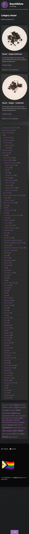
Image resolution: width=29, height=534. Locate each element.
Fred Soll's (6, 252)
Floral (18, 410)
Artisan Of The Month (7, 132)
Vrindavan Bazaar (8, 395)
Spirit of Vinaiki (7, 373)
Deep (24, 407)
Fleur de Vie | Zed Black (9, 250)
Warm (23, 434)
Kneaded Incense (8, 145)
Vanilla (18, 433)
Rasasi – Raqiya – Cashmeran (13, 103)
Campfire (23, 405)
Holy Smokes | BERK (9, 272)
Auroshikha (7, 222)
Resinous (10, 425)
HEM (5, 267)
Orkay (5, 315)
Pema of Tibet (7, 328)
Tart (14, 433)
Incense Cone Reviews (8, 157)
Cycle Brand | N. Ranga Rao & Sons (12, 240)
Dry (3, 410)
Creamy (16, 407)
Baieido (6, 232)
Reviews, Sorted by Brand (9, 202)
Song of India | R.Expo (9, 368)
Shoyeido (6, 363)
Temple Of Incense (8, 378)
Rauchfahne (16, 3)
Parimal (6, 323)
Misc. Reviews (6, 192)
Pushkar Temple (8, 342)
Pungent (4, 425)
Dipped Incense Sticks (10, 165)
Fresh (13, 413)
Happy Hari (7, 262)
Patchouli (16, 420)
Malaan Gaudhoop (8, 300)
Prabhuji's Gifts (7, 333)
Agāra (5, 207)
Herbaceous (22, 415)
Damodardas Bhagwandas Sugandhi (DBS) (14, 242)
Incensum (6, 275)
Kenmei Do (6, 288)
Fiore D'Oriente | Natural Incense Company (14, 247)
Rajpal (5, 345)
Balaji (5, 235)
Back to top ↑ (4, 479)
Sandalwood (7, 427)
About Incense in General (8, 130)
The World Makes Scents (9, 383)
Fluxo (6, 170)
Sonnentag (6, 370)
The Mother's (7, 380)
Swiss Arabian (7, 375)
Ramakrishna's (7, 347)
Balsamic (17, 405)
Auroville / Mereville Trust (10, 227)
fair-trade (12, 410)
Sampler (20, 425)
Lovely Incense (7, 297)
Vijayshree (6, 390)
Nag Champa (9, 420)
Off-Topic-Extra (5, 152)
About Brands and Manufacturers (9, 127)
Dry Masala (7, 167)
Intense (7, 418)
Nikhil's (6, 310)
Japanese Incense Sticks (10, 187)
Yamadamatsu (7, 397)
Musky (21, 418)
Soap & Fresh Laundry (18, 427)
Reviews (4, 155)
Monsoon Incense (8, 305)
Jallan (5, 280)
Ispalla (5, 277)
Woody (5, 436)
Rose (15, 425)
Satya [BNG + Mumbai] (9, 357)
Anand (5, 212)
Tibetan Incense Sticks (10, 190)
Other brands (7, 317)
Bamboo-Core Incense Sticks (10, 162)
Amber (11, 405)
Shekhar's (6, 360)
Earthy (7, 410)
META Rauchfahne (6, 150)
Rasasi (5, 350)
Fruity (18, 413)
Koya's (5, 295)
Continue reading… (7, 65)
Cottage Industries (9, 225)
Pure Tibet (6, 340)
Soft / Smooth (7, 431)
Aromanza (6, 217)
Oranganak (7, 147)
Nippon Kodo (7, 312)
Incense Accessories (7, 140)
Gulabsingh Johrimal (9, 260)
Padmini (6, 320)
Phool (5, 330)
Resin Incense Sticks (10, 175)
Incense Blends (6, 142)
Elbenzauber (7, 245)
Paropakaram (7, 325)
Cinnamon (5, 407)
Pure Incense (7, 338)
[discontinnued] (13, 436)
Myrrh (3, 420)
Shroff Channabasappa (9, 365)
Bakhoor (6, 197)
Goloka (5, 255)
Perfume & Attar (7, 422)
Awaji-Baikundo (7, 230)
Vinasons (6, 393)
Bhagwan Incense (8, 237)
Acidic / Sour (5, 405)
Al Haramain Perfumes (9, 210)
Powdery (22, 422)
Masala (7, 172)
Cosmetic (11, 407)
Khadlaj (6, 290)
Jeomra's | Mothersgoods (10, 283)
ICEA (3, 418)
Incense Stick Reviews (8, 160)
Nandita (6, 307)
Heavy (17, 415)
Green (13, 415)
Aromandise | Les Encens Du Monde (12, 215)
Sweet (20, 430)
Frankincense (6, 413)
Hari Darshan (7, 265)
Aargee (6, 205)
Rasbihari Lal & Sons (9, 352)
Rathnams (6, 355)
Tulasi (5, 385)
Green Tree (6, 257)
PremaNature (7, 335)
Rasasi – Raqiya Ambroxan (12, 54)
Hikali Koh (6, 270)
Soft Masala (8, 177)
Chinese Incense (9, 182)
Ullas (5, 388)
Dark (20, 407)
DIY (3, 135)
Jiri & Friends (7, 285)
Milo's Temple (7, 302)
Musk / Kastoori (14, 418)
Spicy (15, 430)
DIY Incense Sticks (7, 137)
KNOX (5, 292)
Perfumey (16, 422)
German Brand (6, 415)
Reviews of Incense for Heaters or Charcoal (13, 195)
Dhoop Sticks (8, 185)
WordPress (20, 477)
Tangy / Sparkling (7, 433)
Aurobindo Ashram (8, 220)
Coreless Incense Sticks (9, 180)
